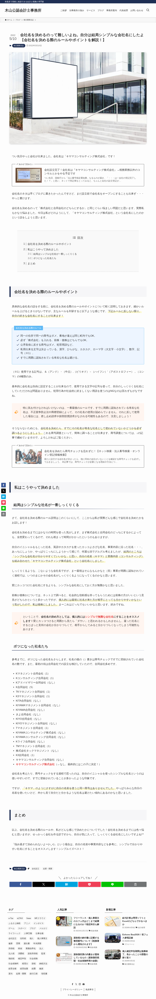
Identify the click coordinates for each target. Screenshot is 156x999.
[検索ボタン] (147, 10)
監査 (43, 953)
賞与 (10, 973)
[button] (20, 884)
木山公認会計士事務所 (23, 10)
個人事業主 (42, 938)
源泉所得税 (33, 953)
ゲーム (11, 928)
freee (29, 918)
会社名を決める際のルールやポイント (50, 244)
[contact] (83, 984)
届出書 (27, 943)
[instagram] (79, 984)
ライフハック (14, 933)
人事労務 (28, 933)
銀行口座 (34, 973)
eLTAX (20, 918)
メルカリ (43, 928)
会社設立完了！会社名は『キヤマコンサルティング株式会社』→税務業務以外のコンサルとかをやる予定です (92, 171)
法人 (41, 948)
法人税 (11, 953)
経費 (34, 968)
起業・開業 (47, 869)
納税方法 (43, 963)
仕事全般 (40, 933)
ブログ (33, 928)
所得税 (11, 948)
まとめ (31, 263)
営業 (18, 943)
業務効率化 (31, 948)
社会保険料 (13, 963)
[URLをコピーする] (135, 884)
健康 (10, 943)
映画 (20, 948)
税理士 (25, 963)
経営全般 (12, 968)
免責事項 (89, 989)
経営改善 (24, 968)
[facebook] (72, 984)
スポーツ (22, 928)
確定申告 (22, 958)
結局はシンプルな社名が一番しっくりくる (55, 254)
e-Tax (11, 918)
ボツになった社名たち (44, 258)
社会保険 (34, 958)
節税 (34, 963)
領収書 (44, 973)
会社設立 (35, 869)
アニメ (27, 923)
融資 (41, 968)
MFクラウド (40, 918)
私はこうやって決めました (43, 249)
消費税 (21, 953)
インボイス (39, 923)
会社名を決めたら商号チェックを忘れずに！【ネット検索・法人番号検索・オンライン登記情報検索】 (92, 453)
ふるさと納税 (14, 923)
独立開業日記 (19, 45)
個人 (32, 938)
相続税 (11, 958)
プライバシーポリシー (72, 989)
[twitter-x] (76, 984)
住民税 (23, 938)
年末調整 (37, 943)
